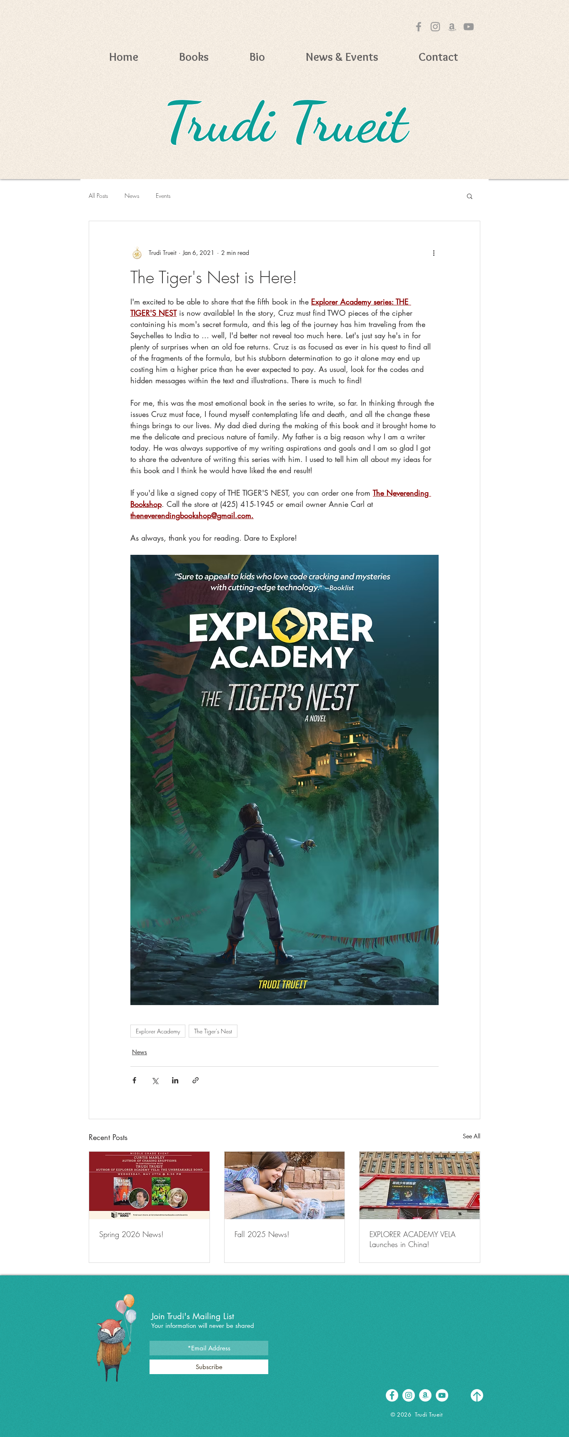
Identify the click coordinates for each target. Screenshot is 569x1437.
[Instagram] (435, 26)
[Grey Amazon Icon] (452, 26)
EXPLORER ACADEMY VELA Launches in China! (412, 1239)
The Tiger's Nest (213, 1031)
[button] (194, 56)
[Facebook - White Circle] (392, 1395)
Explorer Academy (158, 1031)
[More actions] (434, 253)
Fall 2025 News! (262, 1234)
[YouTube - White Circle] (442, 1395)
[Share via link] (196, 1080)
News (132, 196)
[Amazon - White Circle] (425, 1395)
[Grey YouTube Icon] (468, 26)
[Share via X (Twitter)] (155, 1080)
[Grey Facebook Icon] (418, 26)
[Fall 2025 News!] (285, 1185)
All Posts (98, 196)
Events (163, 196)
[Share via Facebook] (134, 1080)
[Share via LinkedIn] (175, 1080)
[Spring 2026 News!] (149, 1185)
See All (471, 1136)
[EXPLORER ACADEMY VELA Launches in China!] (419, 1185)
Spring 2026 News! (131, 1234)
